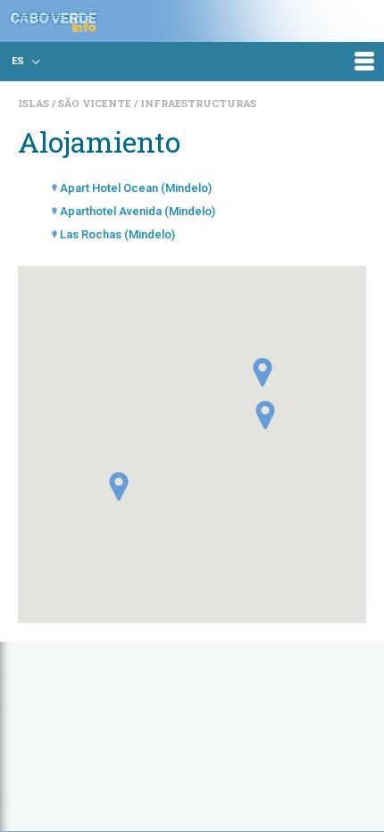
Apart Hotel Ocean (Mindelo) (136, 188)
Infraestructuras (198, 103)
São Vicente (96, 103)
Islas (35, 103)
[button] (262, 372)
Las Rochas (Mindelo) (117, 234)
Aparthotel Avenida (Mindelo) (137, 211)
